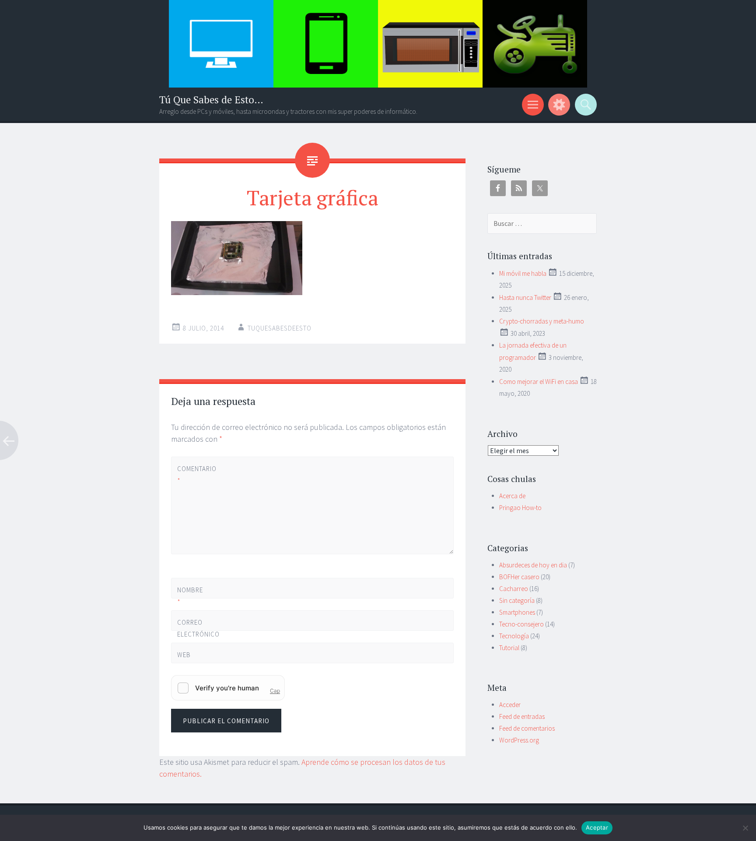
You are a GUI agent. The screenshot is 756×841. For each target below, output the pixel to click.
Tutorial (509, 648)
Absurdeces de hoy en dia (533, 565)
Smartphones (517, 612)
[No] (745, 827)
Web (184, 655)
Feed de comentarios (527, 728)
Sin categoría (517, 600)
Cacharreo (513, 588)
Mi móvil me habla (522, 273)
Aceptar (597, 827)
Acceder (510, 704)
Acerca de (512, 496)
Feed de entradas (522, 716)
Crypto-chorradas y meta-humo (541, 321)
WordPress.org (519, 740)
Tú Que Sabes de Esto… (211, 99)
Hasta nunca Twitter (525, 297)
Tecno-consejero (521, 624)
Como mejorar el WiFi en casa (538, 381)
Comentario (191, 474)
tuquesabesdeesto (280, 328)
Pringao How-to (520, 507)
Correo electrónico (191, 634)
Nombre (190, 596)
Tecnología (514, 636)
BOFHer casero (519, 577)
